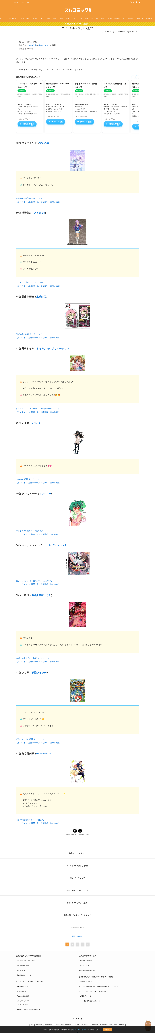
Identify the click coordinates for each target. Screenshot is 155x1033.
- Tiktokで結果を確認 (22, 996)
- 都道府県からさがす (22, 965)
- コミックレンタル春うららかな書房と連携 (92, 991)
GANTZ (36, 422)
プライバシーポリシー (81, 1024)
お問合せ (121, 1024)
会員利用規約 (49, 1024)
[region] (77, 107)
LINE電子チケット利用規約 (63, 1024)
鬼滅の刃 (41, 296)
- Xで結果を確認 (21, 991)
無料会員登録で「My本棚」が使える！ (77, 24)
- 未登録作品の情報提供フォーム (89, 970)
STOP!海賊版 (94, 1024)
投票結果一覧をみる (77, 927)
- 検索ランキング (84, 965)
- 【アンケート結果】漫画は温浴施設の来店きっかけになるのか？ (99, 986)
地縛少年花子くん (41, 595)
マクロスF (45, 493)
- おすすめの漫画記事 (85, 960)
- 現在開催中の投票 (22, 986)
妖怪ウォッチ (39, 672)
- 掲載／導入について (85, 981)
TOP (32, 1024)
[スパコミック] (77, 10)
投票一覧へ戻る (77, 936)
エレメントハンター (58, 545)
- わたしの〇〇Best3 (22, 1001)
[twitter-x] (131, 2)
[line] (136, 2)
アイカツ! (39, 212)
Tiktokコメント (44, 45)
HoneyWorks (43, 753)
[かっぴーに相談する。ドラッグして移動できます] (148, 1025)
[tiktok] (134, 2)
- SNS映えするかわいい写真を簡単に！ (28, 1009)
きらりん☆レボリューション (53, 348)
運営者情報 (39, 1024)
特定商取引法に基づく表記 (108, 1024)
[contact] (139, 2)
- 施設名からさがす (22, 970)
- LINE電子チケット (85, 996)
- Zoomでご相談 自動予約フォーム (89, 1001)
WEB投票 (32, 45)
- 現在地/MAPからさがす (23, 975)
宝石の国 (44, 143)
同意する (108, 1030)
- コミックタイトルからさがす (25, 960)
